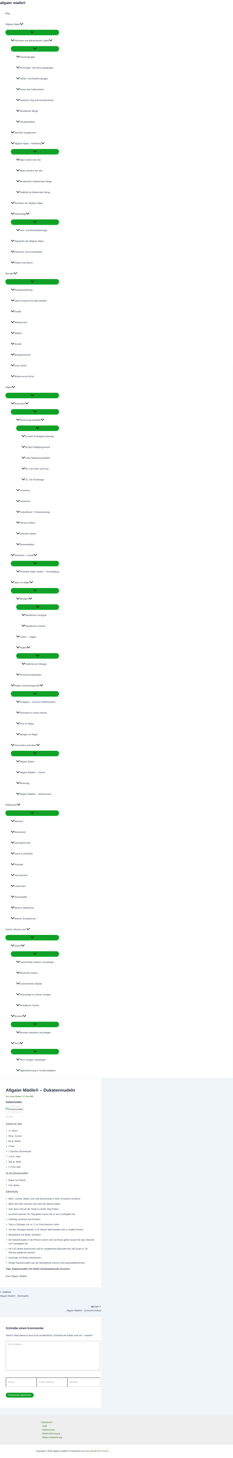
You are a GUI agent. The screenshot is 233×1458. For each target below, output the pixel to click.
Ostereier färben (28, 533)
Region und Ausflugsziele (27, 685)
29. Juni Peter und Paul (37, 469)
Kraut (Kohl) (20, 365)
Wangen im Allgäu (29, 734)
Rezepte (9, 273)
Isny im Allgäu (27, 723)
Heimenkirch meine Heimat (33, 713)
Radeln (23, 647)
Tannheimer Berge (29, 111)
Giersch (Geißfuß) (23, 853)
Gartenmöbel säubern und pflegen (37, 962)
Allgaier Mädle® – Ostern (32, 772)
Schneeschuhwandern (31, 675)
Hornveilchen (21, 875)
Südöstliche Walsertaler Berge (35, 192)
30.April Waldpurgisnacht (37, 447)
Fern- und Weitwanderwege (33, 230)
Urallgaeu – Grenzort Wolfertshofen (37, 702)
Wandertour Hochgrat (36, 615)
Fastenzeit (25, 501)
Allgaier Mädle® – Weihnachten (35, 794)
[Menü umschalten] (32, 32)
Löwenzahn (20, 886)
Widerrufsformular (51, 1433)
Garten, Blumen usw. (15, 929)
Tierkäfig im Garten (29, 1005)
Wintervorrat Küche (24, 376)
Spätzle (18, 333)
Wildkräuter (11, 805)
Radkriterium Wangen (36, 664)
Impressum (46, 1422)
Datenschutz (48, 1430)
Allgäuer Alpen (12, 24)
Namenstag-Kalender (30, 420)
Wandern (24, 599)
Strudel (17, 344)
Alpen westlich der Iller (31, 170)
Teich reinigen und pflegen (33, 1059)
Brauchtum (19, 403)
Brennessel (20, 832)
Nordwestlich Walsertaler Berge (36, 181)
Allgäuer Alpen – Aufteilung (27, 143)
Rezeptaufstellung (23, 290)
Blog (7, 13)
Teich (17, 1043)
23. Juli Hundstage (34, 479)
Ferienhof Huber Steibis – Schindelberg (39, 571)
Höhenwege (20, 214)
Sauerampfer (20, 897)
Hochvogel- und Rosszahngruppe (36, 68)
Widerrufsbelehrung (52, 1437)
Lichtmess (25, 490)
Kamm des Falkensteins (32, 89)
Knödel (17, 311)
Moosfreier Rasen (29, 973)
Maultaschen (20, 322)
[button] (21, 24)
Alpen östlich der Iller (30, 160)
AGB (44, 1426)
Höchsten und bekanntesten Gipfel (31, 40)
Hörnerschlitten (27, 523)
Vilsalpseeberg (27, 122)
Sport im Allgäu (22, 582)
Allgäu (8, 387)
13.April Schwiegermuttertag (39, 436)
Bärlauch (18, 821)
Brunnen (18, 1016)
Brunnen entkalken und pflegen (35, 1032)
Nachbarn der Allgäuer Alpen (28, 203)
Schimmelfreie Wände (31, 984)
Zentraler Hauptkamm (25, 132)
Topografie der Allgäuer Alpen (29, 241)
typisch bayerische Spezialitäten (30, 300)
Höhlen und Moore (23, 262)
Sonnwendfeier (27, 544)
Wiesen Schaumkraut (25, 918)
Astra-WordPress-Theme (96, 1451)
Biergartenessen (22, 355)
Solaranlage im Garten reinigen (35, 994)
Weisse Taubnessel (24, 908)
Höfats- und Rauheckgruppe (34, 78)
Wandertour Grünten (35, 626)
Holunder (18, 864)
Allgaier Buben (27, 761)
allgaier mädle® (12, 3)
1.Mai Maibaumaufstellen (37, 458)
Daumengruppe (27, 57)
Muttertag (24, 783)
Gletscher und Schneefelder (28, 252)
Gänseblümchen (22, 843)
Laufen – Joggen (28, 637)
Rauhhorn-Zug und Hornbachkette (37, 100)
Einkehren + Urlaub (24, 555)
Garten (17, 946)
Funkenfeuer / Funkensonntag (35, 512)
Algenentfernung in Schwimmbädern (38, 1070)
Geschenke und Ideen (25, 745)
